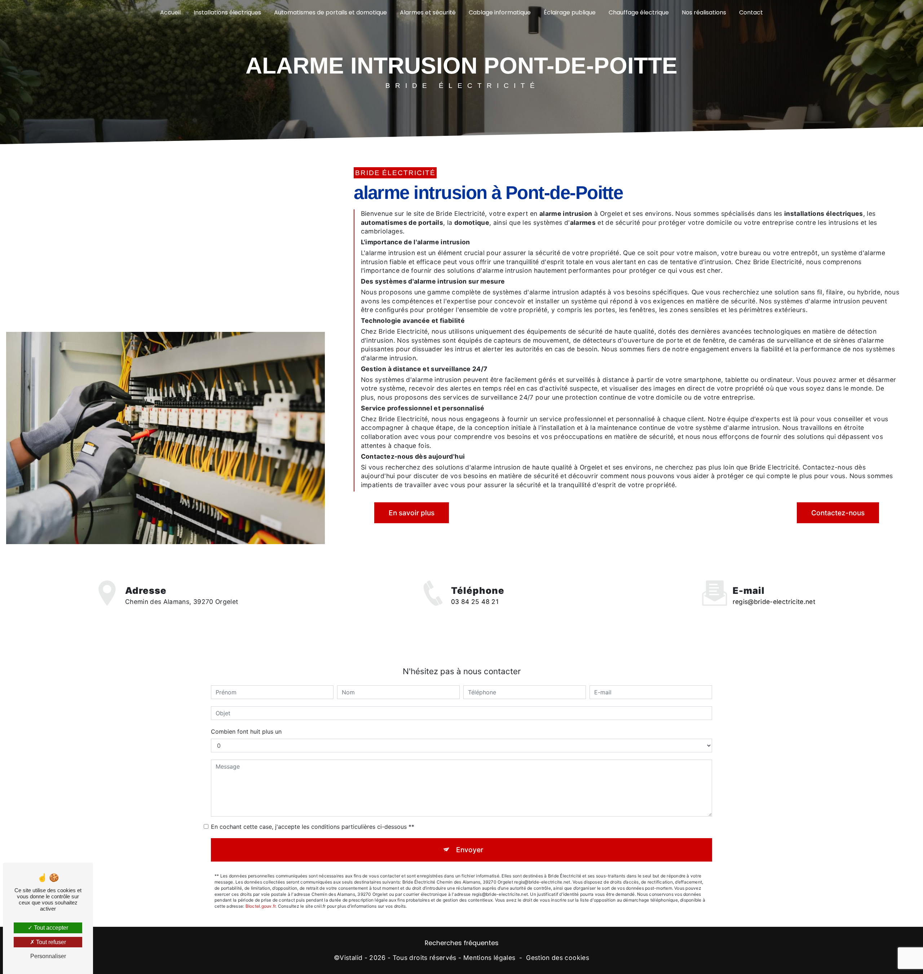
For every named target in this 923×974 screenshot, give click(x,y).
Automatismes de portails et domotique (330, 12)
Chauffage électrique (639, 12)
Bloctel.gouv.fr (261, 906)
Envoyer (469, 849)
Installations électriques (227, 12)
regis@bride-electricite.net (774, 601)
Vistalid (351, 957)
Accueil (170, 12)
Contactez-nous (838, 512)
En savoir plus (411, 512)
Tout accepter (50, 928)
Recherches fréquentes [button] (462, 943)
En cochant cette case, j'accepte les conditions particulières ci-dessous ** (312, 826)
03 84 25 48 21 (475, 601)
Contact (751, 12)
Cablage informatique (500, 12)
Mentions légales (489, 957)
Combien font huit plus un (246, 731)
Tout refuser (50, 942)
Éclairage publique (570, 12)
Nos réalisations (704, 12)
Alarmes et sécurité (428, 12)
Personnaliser (48, 956)
